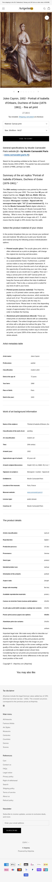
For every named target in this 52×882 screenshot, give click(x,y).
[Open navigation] (3, 8)
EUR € (25, 842)
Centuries (6, 735)
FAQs (5, 769)
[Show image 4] (26, 91)
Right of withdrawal (10, 780)
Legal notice (7, 773)
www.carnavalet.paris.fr (16, 155)
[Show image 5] (28, 91)
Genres (6, 743)
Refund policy (8, 800)
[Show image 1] (18, 91)
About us (6, 796)
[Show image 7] (33, 91)
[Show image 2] (21, 91)
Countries (6, 739)
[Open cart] (49, 8)
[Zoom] (47, 18)
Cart (4, 761)
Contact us (7, 765)
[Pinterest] (4, 705)
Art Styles (6, 727)
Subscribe (12, 830)
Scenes (6, 747)
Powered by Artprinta (26, 851)
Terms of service (9, 792)
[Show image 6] (31, 91)
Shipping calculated (26, 117)
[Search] (44, 8)
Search (5, 784)
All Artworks (7, 719)
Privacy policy (8, 776)
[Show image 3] (23, 91)
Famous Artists (8, 723)
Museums (6, 731)
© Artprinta (26, 848)
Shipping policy (8, 788)
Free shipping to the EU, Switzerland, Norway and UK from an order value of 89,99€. (26, 2)
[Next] (38, 91)
